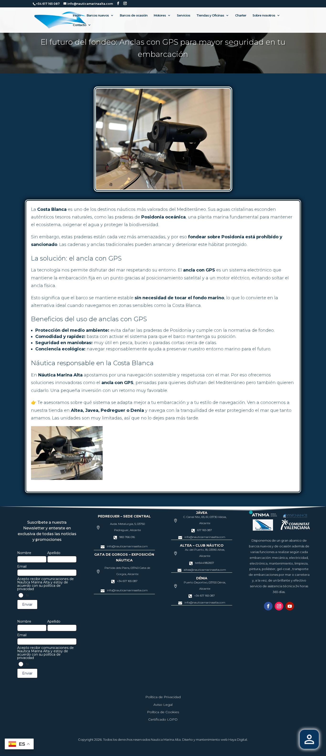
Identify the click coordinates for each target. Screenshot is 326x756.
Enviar (27, 604)
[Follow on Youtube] (289, 606)
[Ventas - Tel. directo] (309, 739)
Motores (160, 15)
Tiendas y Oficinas (210, 15)
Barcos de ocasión (133, 15)
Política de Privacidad (163, 697)
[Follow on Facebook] (268, 606)
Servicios (183, 15)
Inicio (76, 15)
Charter (240, 15)
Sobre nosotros (263, 15)
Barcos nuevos (98, 15)
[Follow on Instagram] (279, 606)
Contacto (79, 25)
